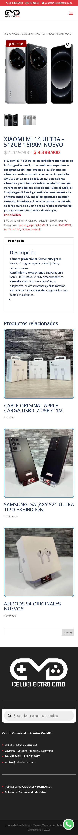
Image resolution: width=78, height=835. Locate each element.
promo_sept (26, 225)
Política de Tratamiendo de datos (25, 792)
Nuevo (26, 229)
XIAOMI (16, 33)
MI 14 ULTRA (12, 229)
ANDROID (64, 225)
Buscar (68, 632)
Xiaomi (35, 229)
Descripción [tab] (16, 241)
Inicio (7, 33)
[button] (68, 44)
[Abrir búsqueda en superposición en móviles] (39, 716)
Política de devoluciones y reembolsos (28, 786)
